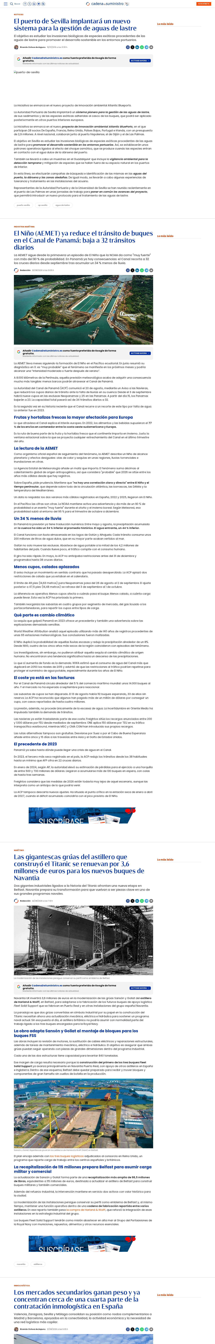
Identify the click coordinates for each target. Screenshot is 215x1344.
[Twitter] (132, 47)
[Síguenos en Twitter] (29, 4)
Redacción (25, 270)
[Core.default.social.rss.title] (43, 4)
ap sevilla (42, 205)
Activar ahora (139, 60)
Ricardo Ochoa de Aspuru (32, 47)
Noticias (18, 14)
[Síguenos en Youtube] (38, 4)
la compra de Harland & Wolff (85, 1210)
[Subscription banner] (83, 826)
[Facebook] (128, 47)
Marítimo (19, 850)
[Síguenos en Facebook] (25, 4)
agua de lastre (63, 205)
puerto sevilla (23, 205)
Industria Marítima (24, 226)
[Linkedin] (137, 47)
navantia (21, 1264)
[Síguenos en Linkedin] (34, 4)
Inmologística (22, 1285)
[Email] (151, 47)
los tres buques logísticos (67, 1156)
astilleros (38, 1264)
